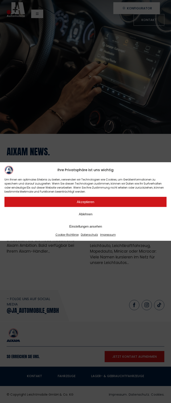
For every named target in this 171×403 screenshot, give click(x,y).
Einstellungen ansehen (85, 226)
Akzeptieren (85, 202)
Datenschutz (89, 235)
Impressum (108, 235)
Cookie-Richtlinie (67, 235)
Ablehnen (85, 214)
